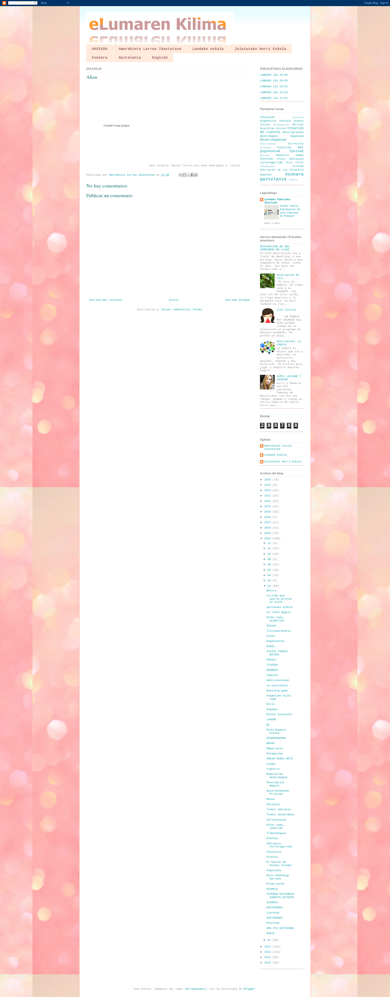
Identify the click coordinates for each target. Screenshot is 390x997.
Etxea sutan (275, 883)
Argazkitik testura (275, 120)
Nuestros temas (290, 155)
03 (270, 580)
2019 (268, 511)
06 (270, 564)
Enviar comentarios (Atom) (181, 309)
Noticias (265, 155)
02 (270, 586)
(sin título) (286, 309)
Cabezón (272, 675)
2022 (268, 495)
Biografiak (267, 128)
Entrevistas (296, 143)
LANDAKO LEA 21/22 (274, 98)
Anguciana (273, 870)
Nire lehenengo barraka (277, 877)
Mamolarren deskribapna (276, 776)
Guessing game (277, 690)
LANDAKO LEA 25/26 (274, 75)
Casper (271, 764)
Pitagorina (274, 753)
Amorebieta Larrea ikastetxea (278, 447)
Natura (271, 590)
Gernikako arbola (279, 607)
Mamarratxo (274, 748)
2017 (268, 522)
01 (270, 940)
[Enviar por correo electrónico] (181, 175)
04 (270, 575)
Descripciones (293, 132)
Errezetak (265, 147)
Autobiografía (281, 124)
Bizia (270, 704)
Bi (268, 724)
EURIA (270, 646)
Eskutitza (273, 851)
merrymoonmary (195, 989)
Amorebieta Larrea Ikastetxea (150, 49)
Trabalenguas (267, 166)
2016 (268, 527)
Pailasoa (273, 804)
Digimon (272, 709)
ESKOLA (271, 659)
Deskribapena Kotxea (276, 731)
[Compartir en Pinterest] (196, 175)
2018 (268, 517)
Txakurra (273, 769)
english (265, 174)
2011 (268, 957)
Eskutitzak (284, 147)
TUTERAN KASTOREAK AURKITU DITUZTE (280, 896)
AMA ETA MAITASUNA (280, 928)
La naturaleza (277, 685)
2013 (268, 946)
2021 (268, 501)
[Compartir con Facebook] (192, 175)
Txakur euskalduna (280, 814)
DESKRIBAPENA (276, 738)
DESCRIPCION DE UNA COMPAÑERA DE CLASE (274, 248)
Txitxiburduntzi (278, 631)
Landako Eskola (275, 454)
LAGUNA (271, 719)
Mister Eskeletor (279, 714)
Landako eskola (208, 49)
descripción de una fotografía (282, 170)
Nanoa (270, 799)
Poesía (281, 159)
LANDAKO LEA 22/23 (274, 92)
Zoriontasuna (276, 819)
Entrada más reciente (105, 300)
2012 (268, 952)
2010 (268, 962)
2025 (268, 485)
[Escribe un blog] (184, 175)
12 (270, 543)
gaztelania (273, 179)
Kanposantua (275, 641)
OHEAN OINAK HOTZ (279, 758)
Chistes (281, 128)
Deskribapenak (273, 140)
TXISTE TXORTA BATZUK (277, 653)
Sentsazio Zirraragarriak (279, 845)
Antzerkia (298, 117)
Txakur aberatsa (278, 809)
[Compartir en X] (188, 175)
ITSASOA (272, 664)
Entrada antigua (237, 300)
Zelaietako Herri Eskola (260, 49)
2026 (268, 479)
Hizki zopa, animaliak (275, 619)
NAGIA (270, 933)
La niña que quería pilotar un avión (279, 598)
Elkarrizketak (268, 144)
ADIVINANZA (274, 907)
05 (270, 570)
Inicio (174, 300)
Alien (270, 636)
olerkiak (273, 912)
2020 (268, 506)
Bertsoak (298, 124)
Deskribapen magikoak (282, 136)
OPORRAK (272, 670)
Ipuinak (296, 151)
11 (270, 548)
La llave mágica (278, 612)
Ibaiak (271, 625)
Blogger (249, 989)
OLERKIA (272, 889)
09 (270, 559)
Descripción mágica (275, 784)
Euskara (99, 58)
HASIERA (99, 49)
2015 (268, 533)
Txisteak (298, 166)
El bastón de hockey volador (279, 864)
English (160, 58)
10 (270, 554)
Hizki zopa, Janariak (275, 826)
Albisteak (267, 117)
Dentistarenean (277, 680)
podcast (293, 179)
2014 (268, 538)
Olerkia (272, 838)
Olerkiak (266, 158)
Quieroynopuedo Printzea (277, 792)
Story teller (295, 162)
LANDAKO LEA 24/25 (274, 80)
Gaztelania (130, 58)
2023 (268, 490)
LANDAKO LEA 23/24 (274, 86)
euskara (294, 174)
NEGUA (270, 743)
